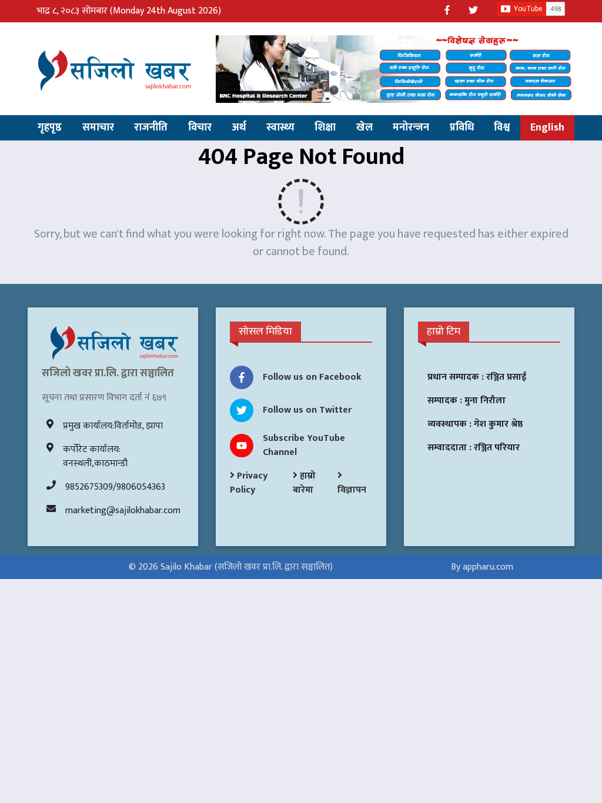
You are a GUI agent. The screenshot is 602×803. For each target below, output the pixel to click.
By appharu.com (482, 567)
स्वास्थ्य (280, 127)
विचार (200, 127)
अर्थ (239, 127)
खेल (364, 127)
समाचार (98, 127)
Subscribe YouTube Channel (304, 445)
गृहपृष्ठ (50, 127)
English (547, 127)
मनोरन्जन (411, 127)
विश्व (502, 127)
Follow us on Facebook (312, 377)
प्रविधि (462, 127)
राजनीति (151, 127)
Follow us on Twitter (307, 410)
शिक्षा (325, 127)
